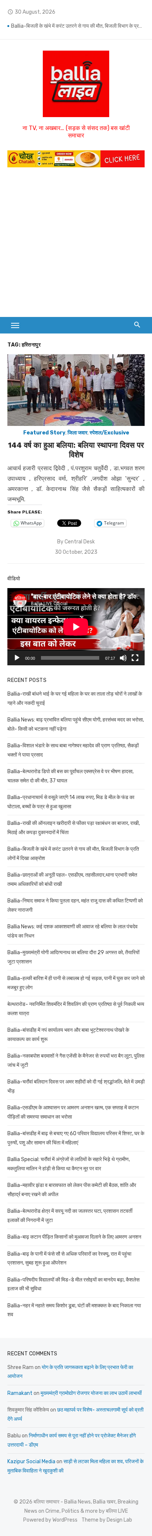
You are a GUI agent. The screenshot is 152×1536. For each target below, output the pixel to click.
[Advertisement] (76, 245)
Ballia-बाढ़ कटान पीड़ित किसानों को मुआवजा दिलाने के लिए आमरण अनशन (74, 1237)
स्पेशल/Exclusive (109, 433)
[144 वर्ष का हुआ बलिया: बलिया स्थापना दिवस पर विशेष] (76, 390)
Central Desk (80, 542)
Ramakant (19, 1393)
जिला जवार (77, 433)
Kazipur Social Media (31, 1461)
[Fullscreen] (135, 658)
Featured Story (44, 433)
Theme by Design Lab (107, 1520)
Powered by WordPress (50, 1520)
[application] (76, 626)
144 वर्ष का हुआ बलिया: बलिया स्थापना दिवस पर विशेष (76, 449)
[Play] (17, 658)
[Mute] (123, 658)
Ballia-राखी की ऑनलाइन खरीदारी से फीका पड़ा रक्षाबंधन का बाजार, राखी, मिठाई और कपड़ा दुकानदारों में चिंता (78, 25)
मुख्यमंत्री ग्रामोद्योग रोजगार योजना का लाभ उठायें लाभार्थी (91, 1393)
